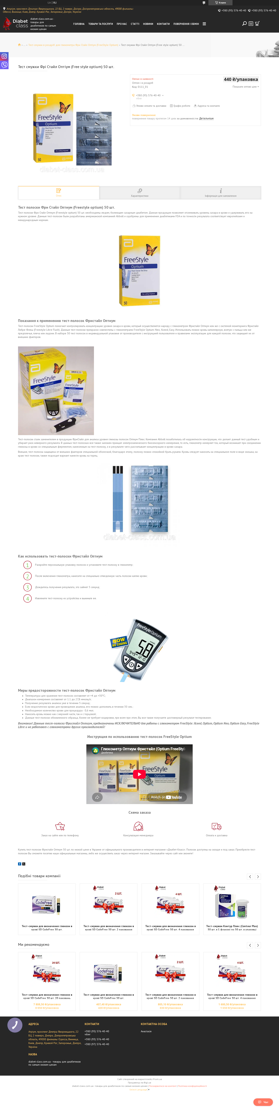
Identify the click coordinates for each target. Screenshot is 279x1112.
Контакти (163, 24)
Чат (266, 1102)
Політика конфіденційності (192, 1086)
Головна (78, 24)
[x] (23, 864)
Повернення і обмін (186, 24)
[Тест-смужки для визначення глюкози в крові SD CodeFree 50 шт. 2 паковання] (108, 903)
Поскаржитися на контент (162, 1086)
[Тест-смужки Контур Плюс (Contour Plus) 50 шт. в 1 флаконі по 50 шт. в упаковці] (232, 903)
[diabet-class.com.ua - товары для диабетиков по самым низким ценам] (15, 24)
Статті (135, 24)
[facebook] (19, 864)
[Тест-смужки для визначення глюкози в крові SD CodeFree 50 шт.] (47, 903)
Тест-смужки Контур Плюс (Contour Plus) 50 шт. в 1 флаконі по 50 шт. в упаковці (232, 927)
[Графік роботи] (251, 23)
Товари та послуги (100, 24)
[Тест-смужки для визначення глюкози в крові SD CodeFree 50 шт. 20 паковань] (47, 972)
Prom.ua (157, 1079)
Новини (148, 24)
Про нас (122, 24)
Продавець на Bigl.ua (139, 1082)
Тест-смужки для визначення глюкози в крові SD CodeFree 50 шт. (47, 927)
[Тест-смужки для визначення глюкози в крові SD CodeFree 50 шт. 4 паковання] (170, 903)
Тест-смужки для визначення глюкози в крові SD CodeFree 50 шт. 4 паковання (170, 927)
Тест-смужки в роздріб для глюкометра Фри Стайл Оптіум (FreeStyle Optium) (73, 44)
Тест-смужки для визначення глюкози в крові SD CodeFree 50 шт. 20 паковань (47, 996)
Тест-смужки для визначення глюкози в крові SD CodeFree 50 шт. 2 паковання (108, 927)
